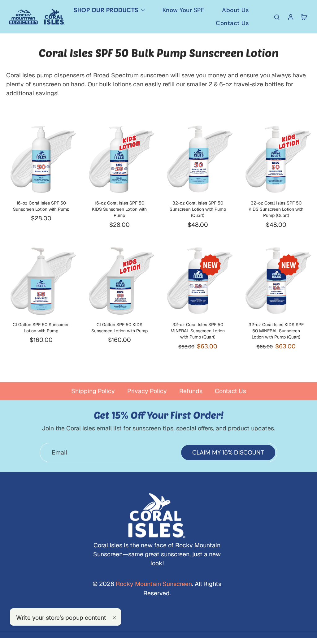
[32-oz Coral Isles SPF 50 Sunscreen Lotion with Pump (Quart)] (197, 159)
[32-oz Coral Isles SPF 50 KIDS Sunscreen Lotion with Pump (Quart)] (276, 159)
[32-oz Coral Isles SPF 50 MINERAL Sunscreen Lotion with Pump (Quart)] (197, 280)
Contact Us (230, 391)
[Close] (114, 617)
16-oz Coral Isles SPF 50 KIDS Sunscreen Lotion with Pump (119, 209)
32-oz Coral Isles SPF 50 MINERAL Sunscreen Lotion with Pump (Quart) (198, 331)
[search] (277, 17)
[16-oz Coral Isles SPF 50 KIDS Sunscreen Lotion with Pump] (119, 159)
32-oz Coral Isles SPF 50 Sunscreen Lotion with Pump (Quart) (198, 209)
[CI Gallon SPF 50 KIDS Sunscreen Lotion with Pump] (119, 280)
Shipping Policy (93, 391)
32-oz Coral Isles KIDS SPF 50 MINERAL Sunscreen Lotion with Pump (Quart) (276, 331)
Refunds (190, 391)
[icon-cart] (304, 17)
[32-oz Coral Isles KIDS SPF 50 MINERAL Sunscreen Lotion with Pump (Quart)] (276, 280)
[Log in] (290, 17)
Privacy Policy (147, 391)
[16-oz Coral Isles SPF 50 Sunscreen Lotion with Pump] (41, 159)
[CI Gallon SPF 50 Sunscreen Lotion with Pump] (41, 280)
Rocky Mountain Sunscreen (153, 584)
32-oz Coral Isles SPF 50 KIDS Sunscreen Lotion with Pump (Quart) (276, 209)
